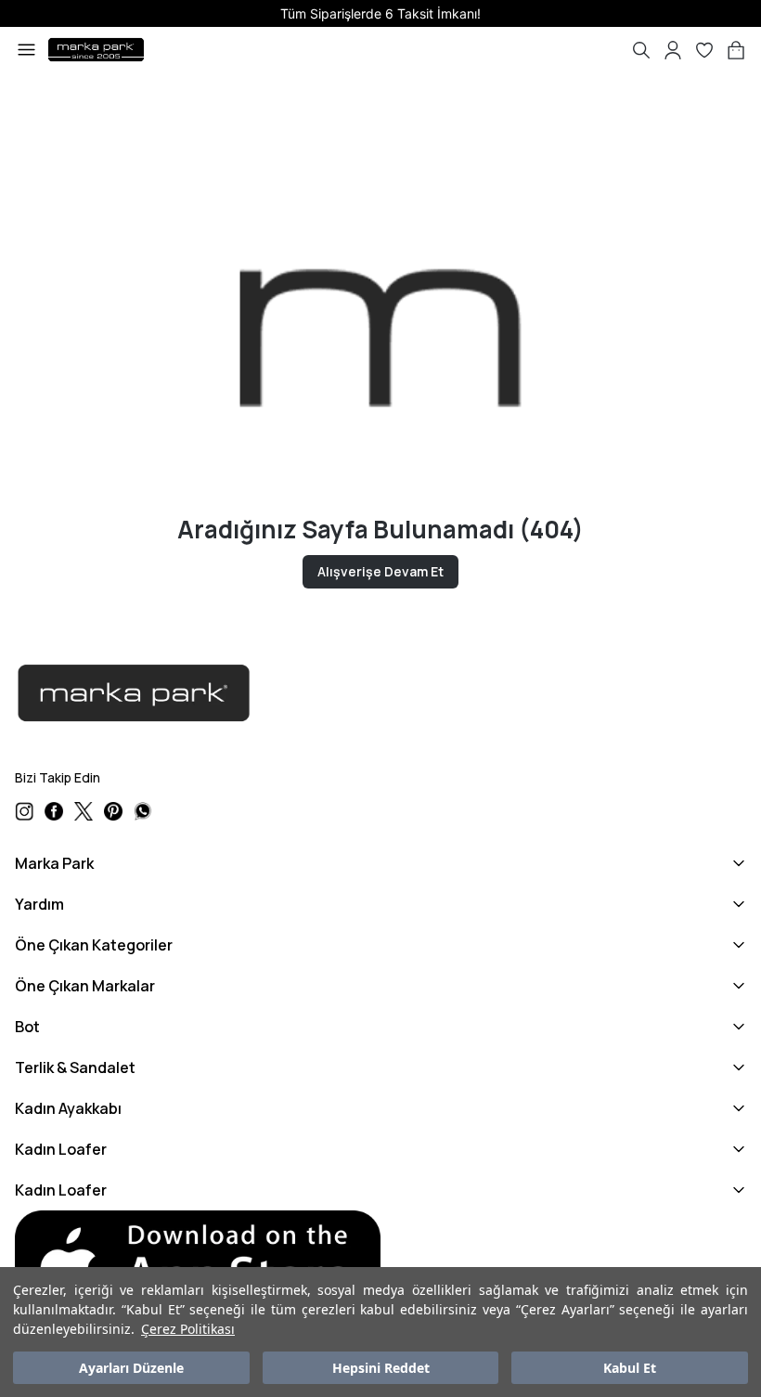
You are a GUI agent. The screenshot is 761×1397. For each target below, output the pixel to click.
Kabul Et (629, 1368)
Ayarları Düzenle (131, 1368)
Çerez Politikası (188, 1329)
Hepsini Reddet (381, 1368)
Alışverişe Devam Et (380, 571)
